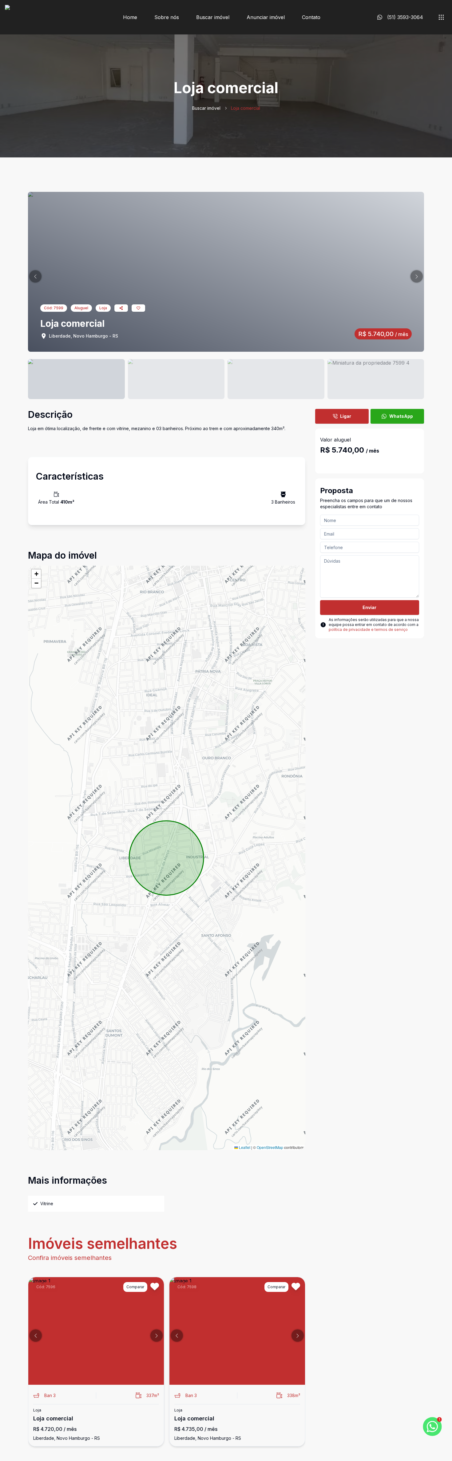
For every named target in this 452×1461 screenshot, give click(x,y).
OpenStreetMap (270, 1147)
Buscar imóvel (212, 17)
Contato (311, 17)
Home (130, 17)
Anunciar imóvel (266, 17)
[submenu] (441, 17)
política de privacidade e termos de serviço (368, 629)
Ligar (345, 416)
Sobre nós (166, 17)
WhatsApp (401, 416)
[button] (35, 276)
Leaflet (244, 1147)
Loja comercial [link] (245, 108)
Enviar (369, 607)
